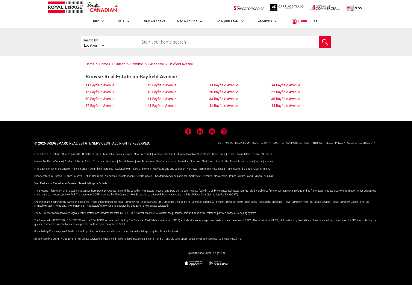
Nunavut (267, 154)
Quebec (66, 154)
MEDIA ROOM (242, 143)
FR (315, 21)
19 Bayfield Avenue (161, 92)
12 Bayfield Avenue (161, 85)
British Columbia (91, 154)
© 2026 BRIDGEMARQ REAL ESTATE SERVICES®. (72, 143)
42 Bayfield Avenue (223, 106)
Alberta (76, 154)
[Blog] (354, 8)
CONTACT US (225, 143)
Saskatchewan (124, 154)
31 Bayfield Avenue (161, 99)
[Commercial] (324, 8)
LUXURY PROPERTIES (272, 143)
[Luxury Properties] (287, 8)
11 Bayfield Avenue (99, 85)
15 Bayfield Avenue (99, 92)
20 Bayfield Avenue (223, 92)
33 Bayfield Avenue (223, 99)
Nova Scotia (219, 154)
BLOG (255, 143)
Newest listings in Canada (92, 183)
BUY (96, 21)
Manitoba (108, 154)
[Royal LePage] (83, 8)
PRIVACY (340, 143)
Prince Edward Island (239, 154)
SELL (121, 21)
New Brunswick (142, 154)
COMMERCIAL (294, 143)
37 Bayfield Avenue (99, 106)
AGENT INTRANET (314, 143)
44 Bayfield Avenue (285, 106)
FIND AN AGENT (154, 21)
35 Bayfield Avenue (285, 99)
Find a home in (42, 154)
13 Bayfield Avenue (223, 85)
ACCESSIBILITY (367, 143)
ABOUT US (265, 21)
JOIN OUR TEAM (228, 21)
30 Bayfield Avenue (99, 99)
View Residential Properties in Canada (55, 183)
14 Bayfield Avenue (285, 85)
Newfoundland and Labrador (169, 154)
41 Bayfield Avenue (161, 106)
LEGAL (329, 143)
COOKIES (352, 143)
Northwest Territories (198, 154)
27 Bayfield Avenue (285, 92)
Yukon (256, 154)
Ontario (56, 154)
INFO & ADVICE (186, 21)
